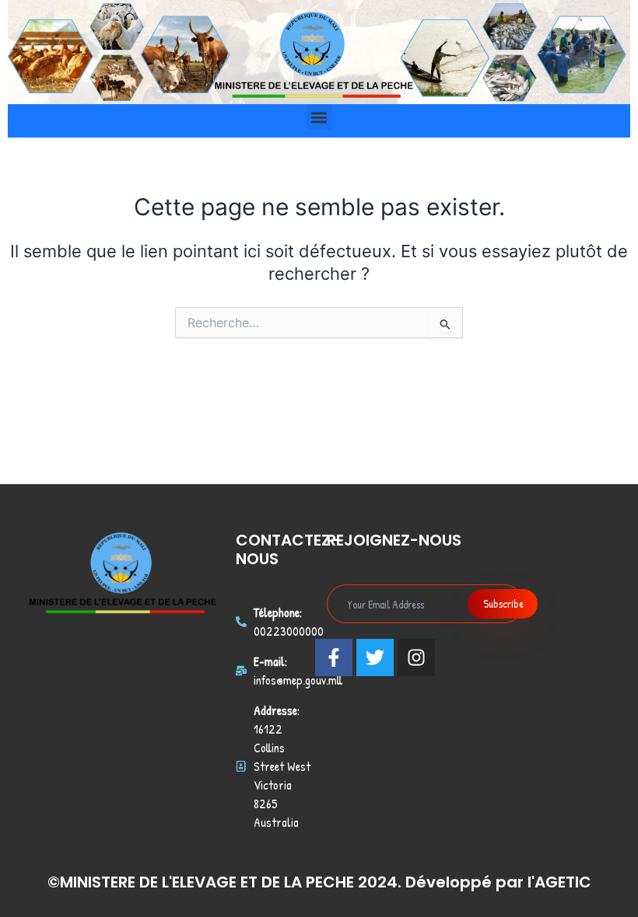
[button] (319, 117)
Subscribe (503, 603)
